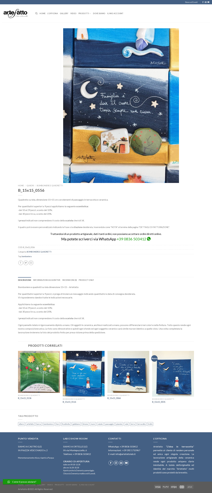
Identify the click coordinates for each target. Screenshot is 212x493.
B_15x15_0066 (114, 398)
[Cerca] (36, 13)
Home (42, 13)
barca (38, 424)
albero (21, 424)
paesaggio (109, 424)
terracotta (141, 424)
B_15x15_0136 (24, 398)
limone (85, 424)
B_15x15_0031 (158, 402)
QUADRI (30, 185)
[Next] (194, 380)
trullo (150, 424)
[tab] (24, 280)
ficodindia (66, 424)
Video (73, 13)
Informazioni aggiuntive (46, 280)
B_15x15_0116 (69, 402)
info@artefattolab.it (126, 454)
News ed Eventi (191, 2)
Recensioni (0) (69, 280)
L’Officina (52, 13)
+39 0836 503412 (131, 239)
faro (57, 424)
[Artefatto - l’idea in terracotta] (16, 13)
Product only (86, 280)
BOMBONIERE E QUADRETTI (50, 185)
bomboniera (27, 256)
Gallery (64, 13)
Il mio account (115, 13)
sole (126, 424)
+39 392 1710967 (131, 450)
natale (100, 424)
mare (93, 424)
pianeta (119, 424)
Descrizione (24, 280)
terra (133, 424)
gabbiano (76, 424)
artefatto (30, 424)
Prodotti (83, 13)
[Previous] (18, 380)
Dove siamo (99, 13)
